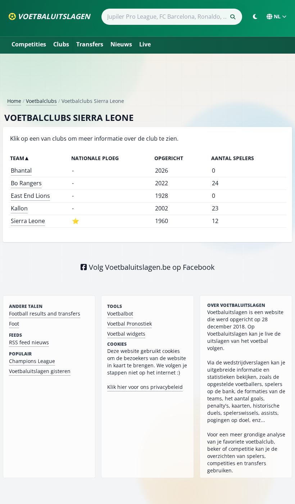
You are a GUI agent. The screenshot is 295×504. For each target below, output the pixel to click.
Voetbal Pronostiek (129, 323)
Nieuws (121, 44)
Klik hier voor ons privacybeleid (145, 386)
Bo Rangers (26, 183)
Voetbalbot (120, 313)
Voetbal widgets (126, 333)
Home (14, 100)
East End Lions (30, 196)
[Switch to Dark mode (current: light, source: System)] (255, 16)
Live (145, 44)
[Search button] (232, 17)
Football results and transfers (44, 313)
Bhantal (21, 170)
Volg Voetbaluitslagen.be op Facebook (151, 267)
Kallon (19, 208)
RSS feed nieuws (29, 342)
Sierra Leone (28, 221)
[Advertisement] (147, 78)
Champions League (32, 361)
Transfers (89, 44)
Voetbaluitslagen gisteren (40, 371)
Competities (29, 44)
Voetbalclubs (41, 100)
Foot (14, 323)
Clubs (61, 44)
